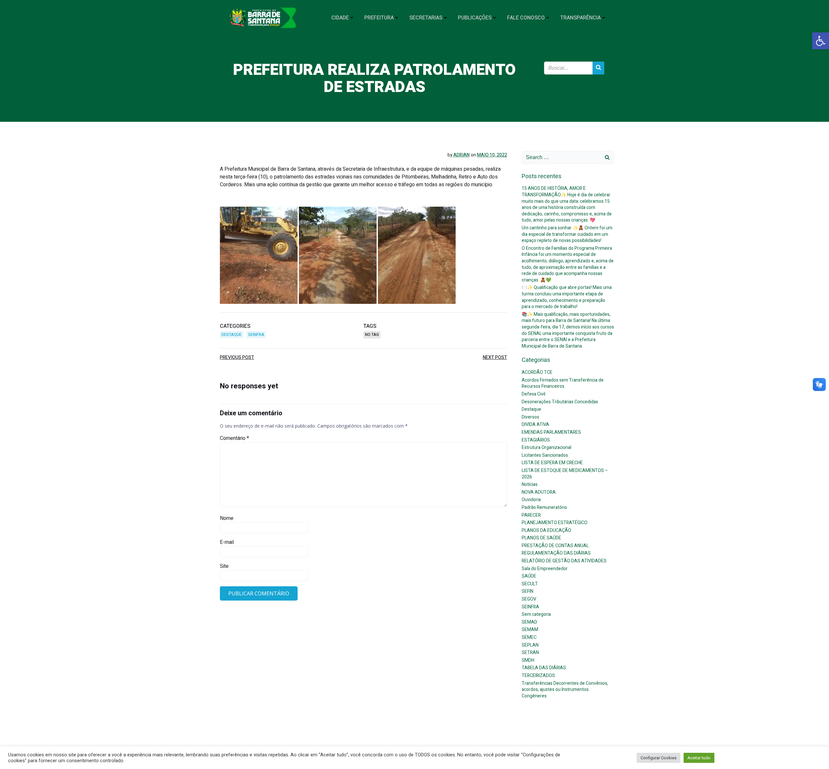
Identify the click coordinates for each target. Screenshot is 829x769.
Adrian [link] (461, 155)
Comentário (234, 438)
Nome (226, 518)
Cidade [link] (340, 18)
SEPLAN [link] (530, 645)
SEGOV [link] (529, 599)
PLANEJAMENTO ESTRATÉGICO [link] (554, 522)
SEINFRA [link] (256, 335)
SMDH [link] (528, 660)
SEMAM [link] (530, 629)
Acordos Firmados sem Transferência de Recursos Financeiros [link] (563, 383)
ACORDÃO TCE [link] (537, 372)
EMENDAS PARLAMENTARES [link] (551, 432)
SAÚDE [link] (529, 576)
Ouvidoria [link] (531, 499)
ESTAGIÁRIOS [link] (536, 440)
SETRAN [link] (530, 652)
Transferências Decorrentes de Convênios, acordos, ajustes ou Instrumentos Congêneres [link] (565, 689)
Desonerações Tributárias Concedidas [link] (560, 401)
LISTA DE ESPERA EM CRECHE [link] (552, 462)
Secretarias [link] (425, 18)
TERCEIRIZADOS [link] (538, 675)
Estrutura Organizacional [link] (546, 447)
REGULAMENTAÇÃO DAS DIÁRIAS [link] (556, 553)
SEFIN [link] (527, 591)
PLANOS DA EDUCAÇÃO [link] (546, 530)
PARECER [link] (531, 515)
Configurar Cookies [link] (658, 758)
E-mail (227, 542)
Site (224, 566)
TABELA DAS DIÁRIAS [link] (544, 667)
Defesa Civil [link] (533, 394)
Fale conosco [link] (526, 18)
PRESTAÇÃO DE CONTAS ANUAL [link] (555, 545)
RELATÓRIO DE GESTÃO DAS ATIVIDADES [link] (564, 560)
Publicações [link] (475, 18)
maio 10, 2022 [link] (492, 155)
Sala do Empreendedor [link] (545, 568)
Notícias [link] (530, 484)
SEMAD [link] (529, 622)
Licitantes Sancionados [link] (545, 455)
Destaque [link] (231, 335)
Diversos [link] (530, 417)
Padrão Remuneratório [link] (544, 507)
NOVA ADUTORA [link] (539, 492)
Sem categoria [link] (536, 614)
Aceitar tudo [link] (698, 758)
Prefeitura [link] (379, 18)
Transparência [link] (580, 18)
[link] (820, 40)
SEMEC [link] (529, 637)
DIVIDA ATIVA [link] (535, 424)
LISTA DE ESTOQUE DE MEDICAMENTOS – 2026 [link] (565, 473)
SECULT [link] (530, 583)
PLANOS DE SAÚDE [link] (541, 537)
